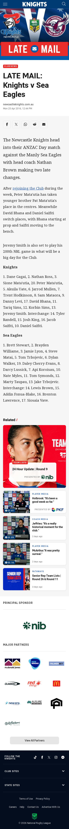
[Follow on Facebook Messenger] (62, 757)
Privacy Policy (43, 798)
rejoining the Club (28, 188)
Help (22, 806)
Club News (10, 66)
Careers (13, 806)
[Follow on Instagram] (56, 757)
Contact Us (33, 806)
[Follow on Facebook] (42, 757)
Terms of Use (26, 798)
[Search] (64, 4)
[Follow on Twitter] (49, 757)
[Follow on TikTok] (35, 757)
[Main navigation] (5, 4)
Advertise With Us (51, 806)
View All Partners (34, 740)
